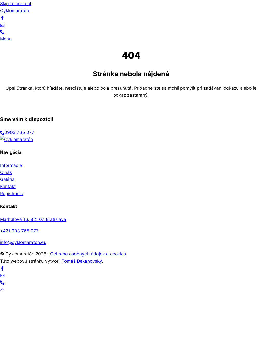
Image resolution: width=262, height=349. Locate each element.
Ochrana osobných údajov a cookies (88, 254)
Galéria (7, 179)
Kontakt (8, 186)
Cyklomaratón (14, 10)
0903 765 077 (19, 132)
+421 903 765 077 (19, 231)
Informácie (11, 165)
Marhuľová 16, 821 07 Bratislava (33, 219)
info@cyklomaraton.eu (23, 242)
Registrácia (11, 193)
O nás (6, 172)
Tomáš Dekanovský (82, 261)
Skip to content (15, 3)
